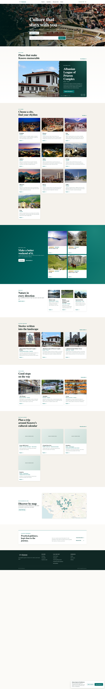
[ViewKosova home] (22, 2)
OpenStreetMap (78, 516)
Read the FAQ (80, 539)
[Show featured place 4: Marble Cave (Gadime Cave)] (67, 94)
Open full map (22, 508)
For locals (21, 259)
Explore (42, 1)
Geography (55, 556)
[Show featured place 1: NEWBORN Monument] (61, 94)
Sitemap (72, 558)
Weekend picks (29, 259)
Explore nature (21, 299)
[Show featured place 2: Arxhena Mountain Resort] (63, 94)
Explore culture (83, 328)
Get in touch (73, 556)
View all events (83, 425)
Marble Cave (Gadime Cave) (71, 74)
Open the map (33, 35)
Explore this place (69, 90)
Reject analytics (90, 684)
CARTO (85, 516)
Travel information (80, 536)
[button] (65, 500)
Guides (61, 1)
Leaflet (73, 516)
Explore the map (42, 35)
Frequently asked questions (58, 560)
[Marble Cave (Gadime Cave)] (38, 79)
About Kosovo (55, 554)
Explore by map (44, 558)
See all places (83, 60)
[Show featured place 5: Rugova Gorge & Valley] (69, 94)
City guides (44, 556)
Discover (62, 40)
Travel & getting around (57, 558)
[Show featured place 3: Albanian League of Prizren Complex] (65, 94)
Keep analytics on (99, 684)
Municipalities (55, 562)
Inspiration (49, 1)
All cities (84, 114)
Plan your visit (55, 1)
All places (43, 554)
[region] (64, 504)
